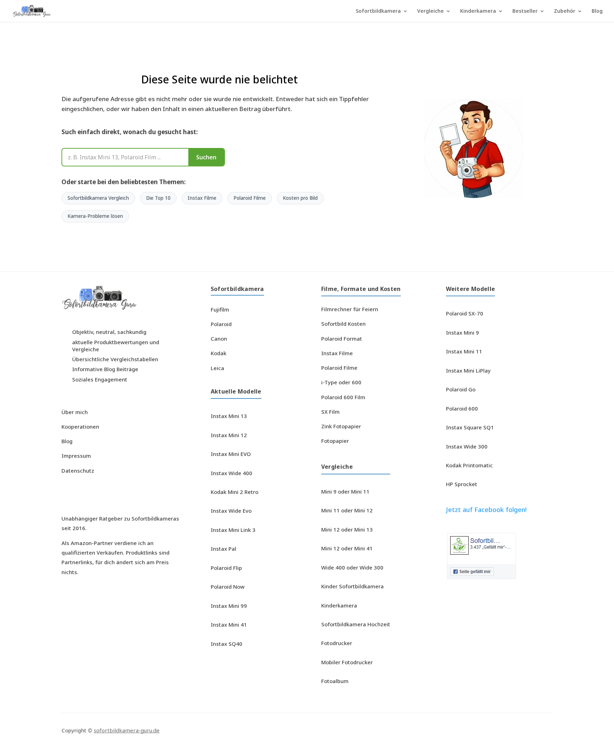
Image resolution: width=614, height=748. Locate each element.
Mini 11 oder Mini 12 (347, 510)
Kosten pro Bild (300, 198)
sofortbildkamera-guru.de (127, 730)
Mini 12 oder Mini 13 (347, 529)
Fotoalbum (335, 680)
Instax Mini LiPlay (468, 370)
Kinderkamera (478, 11)
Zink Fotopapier (341, 426)
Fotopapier (335, 440)
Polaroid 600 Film (343, 397)
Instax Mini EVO (231, 453)
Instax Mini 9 (462, 332)
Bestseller (525, 11)
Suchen (206, 157)
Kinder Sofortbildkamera (352, 586)
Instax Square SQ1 (470, 427)
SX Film (330, 411)
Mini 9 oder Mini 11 (345, 491)
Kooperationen (80, 426)
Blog (597, 11)
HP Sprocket (461, 484)
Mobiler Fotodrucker (347, 662)
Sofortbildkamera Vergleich (98, 198)
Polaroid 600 (462, 408)
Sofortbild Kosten (343, 323)
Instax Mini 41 (229, 624)
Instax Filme (202, 198)
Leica (217, 368)
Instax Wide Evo (231, 510)
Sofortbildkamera (378, 11)
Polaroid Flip (226, 567)
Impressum (76, 455)
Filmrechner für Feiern (349, 309)
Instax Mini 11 (464, 351)
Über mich (74, 412)
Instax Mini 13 (229, 415)
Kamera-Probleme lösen (95, 216)
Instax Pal (223, 548)
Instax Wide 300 (467, 446)
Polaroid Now (227, 586)
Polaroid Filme (249, 198)
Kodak (218, 353)
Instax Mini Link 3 (233, 529)
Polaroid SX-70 (464, 313)
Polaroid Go (460, 389)
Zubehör (564, 11)
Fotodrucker (336, 643)
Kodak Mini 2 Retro (234, 491)
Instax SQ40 (226, 643)
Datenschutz (77, 470)
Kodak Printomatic (469, 465)
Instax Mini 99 (229, 605)
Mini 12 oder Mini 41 (347, 548)
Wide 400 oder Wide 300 (352, 567)
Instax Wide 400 (231, 473)
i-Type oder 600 (341, 382)
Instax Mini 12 (229, 435)
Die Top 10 (158, 198)
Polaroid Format (341, 338)
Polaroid (221, 324)
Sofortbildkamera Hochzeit (355, 624)
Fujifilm (220, 309)
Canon (219, 338)
